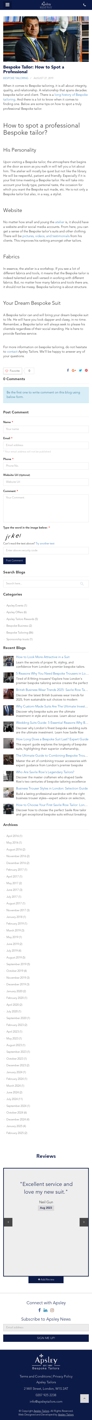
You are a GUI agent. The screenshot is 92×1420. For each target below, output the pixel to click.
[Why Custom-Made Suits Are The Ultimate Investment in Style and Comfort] (8, 710)
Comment (9, 491)
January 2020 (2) (16, 991)
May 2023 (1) (14, 1038)
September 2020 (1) (18, 1018)
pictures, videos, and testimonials (46, 236)
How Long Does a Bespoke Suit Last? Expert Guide (52, 739)
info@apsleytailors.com (46, 1401)
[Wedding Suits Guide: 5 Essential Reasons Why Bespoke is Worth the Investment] (8, 726)
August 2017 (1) (15, 903)
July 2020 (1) (13, 1011)
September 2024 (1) (18, 1106)
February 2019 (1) (16, 923)
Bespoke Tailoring (15, 78)
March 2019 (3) (15, 930)
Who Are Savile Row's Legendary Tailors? (45, 772)
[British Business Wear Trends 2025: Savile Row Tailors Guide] (8, 694)
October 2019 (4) (16, 971)
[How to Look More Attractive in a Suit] (8, 661)
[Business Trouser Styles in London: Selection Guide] (8, 792)
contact (12, 351)
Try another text (45, 543)
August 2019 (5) (15, 957)
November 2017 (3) (18, 910)
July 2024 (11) (14, 1099)
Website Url (16, 475)
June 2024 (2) (14, 1092)
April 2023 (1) (14, 1031)
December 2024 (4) (17, 1119)
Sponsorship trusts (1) (19, 639)
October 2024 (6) (16, 1112)
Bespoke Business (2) (19, 626)
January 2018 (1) (16, 917)
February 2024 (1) (16, 1079)
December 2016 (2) (17, 863)
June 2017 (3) (14, 890)
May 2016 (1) (14, 842)
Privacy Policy (63, 1376)
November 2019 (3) (18, 978)
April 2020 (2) (14, 1005)
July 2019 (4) (13, 950)
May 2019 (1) (14, 937)
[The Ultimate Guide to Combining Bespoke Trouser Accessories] (8, 759)
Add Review (47, 1279)
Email (6, 438)
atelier (59, 222)
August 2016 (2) (15, 849)
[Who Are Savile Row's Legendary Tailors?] (8, 776)
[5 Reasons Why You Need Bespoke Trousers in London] (8, 677)
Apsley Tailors (41, 1411)
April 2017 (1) (14, 876)
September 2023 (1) (18, 1052)
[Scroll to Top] (84, 1398)
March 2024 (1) (15, 1086)
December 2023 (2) (17, 1065)
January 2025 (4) (16, 1126)
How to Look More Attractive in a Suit (43, 657)
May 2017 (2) (14, 883)
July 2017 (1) (13, 897)
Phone (7, 459)
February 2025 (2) (16, 1133)
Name (7, 422)
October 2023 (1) (16, 1058)
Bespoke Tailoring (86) (19, 632)
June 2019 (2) (14, 944)
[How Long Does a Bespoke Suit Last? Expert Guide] (8, 743)
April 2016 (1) (14, 836)
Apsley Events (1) (16, 605)
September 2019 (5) (18, 964)
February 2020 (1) (16, 998)
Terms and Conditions (35, 1376)
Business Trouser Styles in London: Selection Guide (52, 788)
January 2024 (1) (16, 1072)
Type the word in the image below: (25, 527)
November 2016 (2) (18, 856)
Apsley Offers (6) (16, 612)
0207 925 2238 (46, 1395)
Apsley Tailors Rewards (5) (22, 619)
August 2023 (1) (15, 1045)
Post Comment (14, 560)
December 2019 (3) (17, 984)
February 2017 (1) (16, 869)
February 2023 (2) (16, 1025)
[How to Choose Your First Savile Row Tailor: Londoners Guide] (8, 809)
